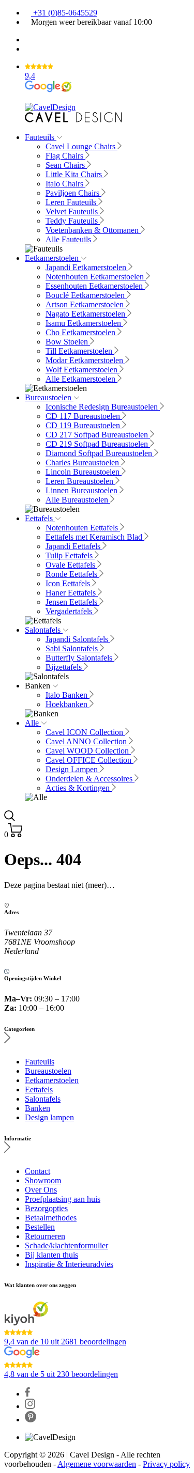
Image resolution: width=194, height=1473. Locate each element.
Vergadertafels (70, 611)
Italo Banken (67, 695)
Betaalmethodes (51, 1217)
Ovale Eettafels (71, 564)
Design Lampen (73, 769)
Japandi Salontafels (78, 639)
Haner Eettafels (72, 592)
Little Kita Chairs (75, 174)
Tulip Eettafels (70, 555)
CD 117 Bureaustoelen (84, 416)
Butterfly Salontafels (80, 657)
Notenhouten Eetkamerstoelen (96, 276)
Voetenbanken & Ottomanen (93, 230)
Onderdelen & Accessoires (90, 778)
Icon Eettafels (69, 583)
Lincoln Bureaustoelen (84, 471)
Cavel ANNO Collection (87, 741)
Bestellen (40, 1227)
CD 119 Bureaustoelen (84, 425)
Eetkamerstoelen (53, 258)
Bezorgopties (46, 1208)
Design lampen (49, 1117)
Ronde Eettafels (72, 574)
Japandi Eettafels (74, 546)
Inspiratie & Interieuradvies (69, 1264)
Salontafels (44, 629)
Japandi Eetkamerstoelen (87, 267)
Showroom (43, 1180)
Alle (33, 722)
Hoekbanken (67, 704)
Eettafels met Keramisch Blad (95, 536)
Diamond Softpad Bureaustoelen (100, 453)
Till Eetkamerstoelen (80, 351)
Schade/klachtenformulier (66, 1245)
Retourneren (45, 1236)
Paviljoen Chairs (73, 193)
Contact (37, 1171)
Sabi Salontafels (73, 648)
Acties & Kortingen (79, 787)
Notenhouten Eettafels (83, 527)
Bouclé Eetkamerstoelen (86, 295)
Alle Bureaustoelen (78, 499)
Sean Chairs (66, 165)
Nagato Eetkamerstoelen (86, 313)
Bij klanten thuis (51, 1254)
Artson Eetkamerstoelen (86, 304)
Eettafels (40, 518)
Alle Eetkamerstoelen (81, 378)
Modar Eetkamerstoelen (85, 360)
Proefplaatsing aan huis (62, 1199)
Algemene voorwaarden (96, 1464)
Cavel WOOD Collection (88, 750)
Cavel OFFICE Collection (89, 760)
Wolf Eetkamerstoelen (83, 369)
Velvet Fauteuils (73, 211)
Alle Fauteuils (69, 239)
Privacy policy (166, 1464)
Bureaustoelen (49, 397)
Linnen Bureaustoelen (83, 490)
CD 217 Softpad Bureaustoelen (98, 434)
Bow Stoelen (68, 341)
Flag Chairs (65, 155)
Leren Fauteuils (72, 202)
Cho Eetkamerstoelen (81, 332)
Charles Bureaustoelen (83, 462)
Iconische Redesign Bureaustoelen (103, 406)
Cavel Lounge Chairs (81, 146)
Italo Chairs (65, 183)
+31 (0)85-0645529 (64, 12)
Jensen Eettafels (72, 602)
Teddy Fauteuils (73, 220)
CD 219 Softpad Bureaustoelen (98, 444)
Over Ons (41, 1189)
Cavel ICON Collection (85, 732)
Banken (37, 1108)
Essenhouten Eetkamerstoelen (95, 285)
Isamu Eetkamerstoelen (84, 323)
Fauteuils (40, 137)
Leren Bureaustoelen (80, 481)
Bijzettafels (65, 667)
